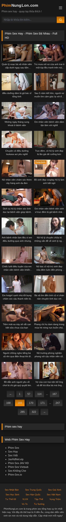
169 (20, 403)
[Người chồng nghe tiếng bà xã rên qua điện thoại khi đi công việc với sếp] (17, 341)
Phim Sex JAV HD (18, 463)
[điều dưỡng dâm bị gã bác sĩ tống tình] (17, 81)
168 (8, 403)
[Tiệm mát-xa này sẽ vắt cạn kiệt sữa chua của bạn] (17, 312)
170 (31, 403)
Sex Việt (13, 455)
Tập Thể (38, 499)
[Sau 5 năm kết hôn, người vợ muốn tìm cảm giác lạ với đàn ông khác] (49, 81)
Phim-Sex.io (15, 474)
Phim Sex (13, 447)
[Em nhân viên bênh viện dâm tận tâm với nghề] (49, 110)
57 (28, 394)
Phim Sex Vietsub (18, 467)
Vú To (25, 504)
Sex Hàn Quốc (33, 494)
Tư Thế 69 (10, 499)
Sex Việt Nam (54, 494)
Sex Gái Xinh (54, 489)
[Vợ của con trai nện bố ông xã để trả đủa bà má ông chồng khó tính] (49, 370)
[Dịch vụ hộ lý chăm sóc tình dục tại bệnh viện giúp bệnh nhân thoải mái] (17, 197)
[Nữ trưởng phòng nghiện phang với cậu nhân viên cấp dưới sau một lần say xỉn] (49, 341)
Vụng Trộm (55, 499)
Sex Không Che (17, 470)
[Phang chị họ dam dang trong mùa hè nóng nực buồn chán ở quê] (49, 312)
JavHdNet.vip (15, 459)
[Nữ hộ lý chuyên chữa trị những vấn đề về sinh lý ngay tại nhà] (49, 226)
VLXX (25, 499)
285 (22, 412)
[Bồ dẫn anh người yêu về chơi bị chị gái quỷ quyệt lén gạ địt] (17, 370)
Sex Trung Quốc (33, 489)
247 (58, 403)
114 (39, 394)
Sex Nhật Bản (12, 489)
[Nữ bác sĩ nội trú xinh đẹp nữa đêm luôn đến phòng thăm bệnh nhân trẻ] (49, 255)
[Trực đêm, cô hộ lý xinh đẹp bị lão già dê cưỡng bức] (49, 139)
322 (34, 412)
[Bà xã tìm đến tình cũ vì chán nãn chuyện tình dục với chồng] (49, 283)
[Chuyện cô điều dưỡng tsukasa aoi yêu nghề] (17, 139)
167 (54, 394)
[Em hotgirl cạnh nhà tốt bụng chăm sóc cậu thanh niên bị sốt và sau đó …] (17, 283)
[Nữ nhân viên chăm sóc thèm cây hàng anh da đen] (17, 168)
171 (42, 403)
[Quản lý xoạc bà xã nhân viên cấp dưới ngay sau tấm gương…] (17, 52)
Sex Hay (13, 451)
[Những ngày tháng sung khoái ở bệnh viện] (17, 110)
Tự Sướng (39, 504)
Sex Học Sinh (12, 494)
